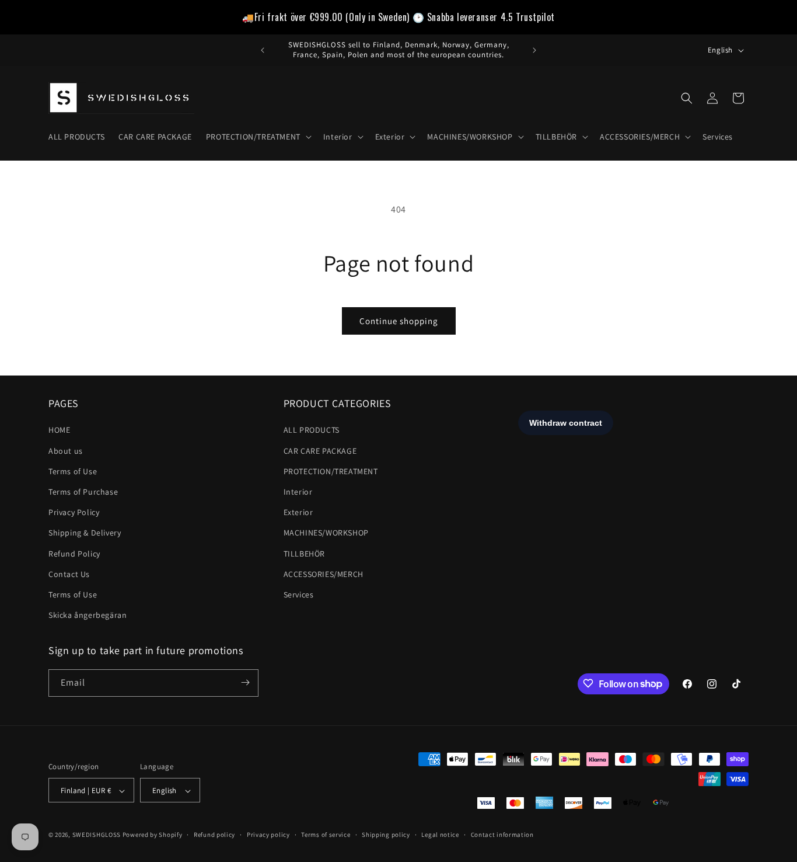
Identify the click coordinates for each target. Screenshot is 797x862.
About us (65, 451)
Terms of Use (72, 471)
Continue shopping (398, 320)
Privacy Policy (73, 513)
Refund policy (214, 834)
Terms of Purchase (83, 491)
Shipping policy (386, 834)
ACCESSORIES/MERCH (323, 574)
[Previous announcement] (262, 50)
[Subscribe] (245, 682)
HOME (59, 430)
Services (299, 594)
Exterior (298, 513)
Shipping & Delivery (84, 533)
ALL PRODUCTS (312, 430)
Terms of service (325, 834)
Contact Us (69, 574)
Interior (298, 491)
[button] (257, 136)
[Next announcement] (534, 50)
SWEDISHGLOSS (96, 835)
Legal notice (440, 834)
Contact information (502, 834)
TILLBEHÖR (304, 553)
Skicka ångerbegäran (87, 615)
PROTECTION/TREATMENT (331, 471)
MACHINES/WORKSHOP (326, 533)
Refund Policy (74, 553)
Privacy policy (268, 834)
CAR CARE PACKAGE (320, 451)
